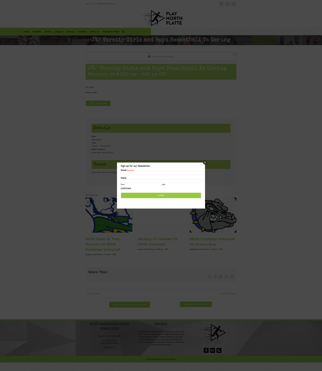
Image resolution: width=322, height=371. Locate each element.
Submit (161, 195)
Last (163, 184)
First (122, 184)
